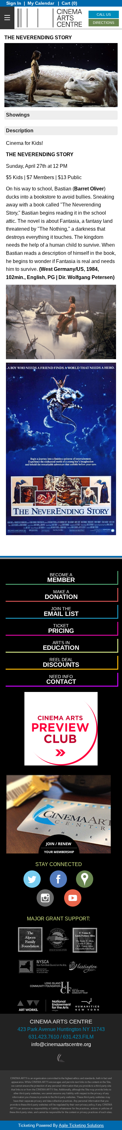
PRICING (61, 628)
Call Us (104, 14)
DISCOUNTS (61, 662)
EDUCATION (61, 645)
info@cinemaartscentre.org (61, 1044)
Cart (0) (69, 3)
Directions (103, 23)
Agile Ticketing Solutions (81, 1125)
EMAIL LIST (61, 611)
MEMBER (61, 577)
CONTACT (61, 679)
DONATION (61, 594)
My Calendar (41, 3)
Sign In (13, 3)
